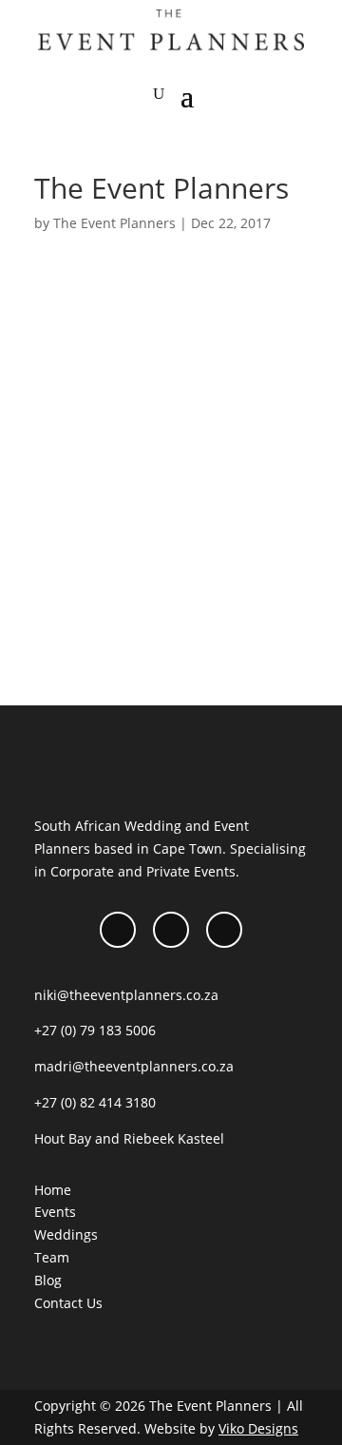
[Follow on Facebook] (118, 930)
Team (51, 1257)
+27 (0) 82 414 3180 (95, 1102)
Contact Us (68, 1303)
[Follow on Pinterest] (224, 930)
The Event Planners (114, 223)
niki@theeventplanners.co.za (126, 995)
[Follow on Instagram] (171, 930)
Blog (48, 1280)
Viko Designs (258, 1428)
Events (55, 1212)
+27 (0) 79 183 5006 (95, 1030)
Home (52, 1190)
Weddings (66, 1234)
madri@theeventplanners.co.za (134, 1066)
